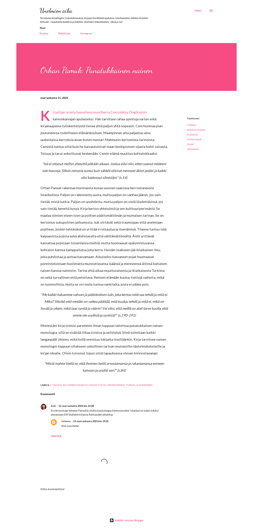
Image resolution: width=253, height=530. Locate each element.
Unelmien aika (56, 10)
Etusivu (44, 33)
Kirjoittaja (64, 33)
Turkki (190, 144)
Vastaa (56, 436)
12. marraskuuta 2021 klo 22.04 (76, 405)
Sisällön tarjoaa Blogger (129, 520)
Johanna (66, 421)
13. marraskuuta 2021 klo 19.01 (90, 421)
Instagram (86, 33)
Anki (53, 405)
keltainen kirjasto (196, 129)
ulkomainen (193, 149)
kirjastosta (192, 134)
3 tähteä (191, 124)
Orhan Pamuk (194, 139)
